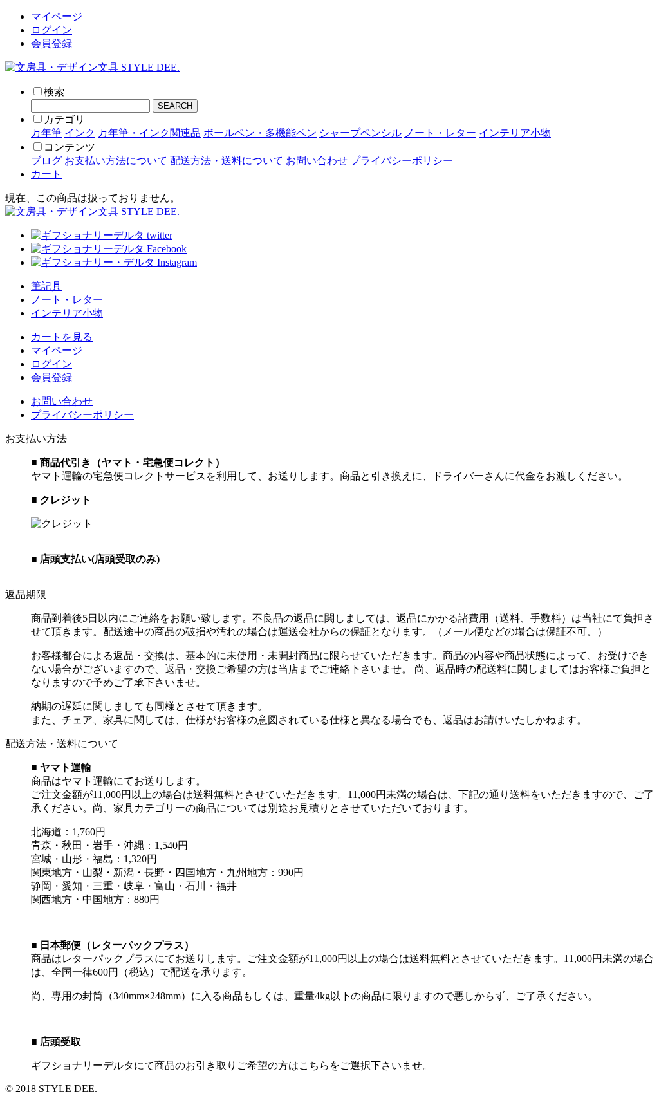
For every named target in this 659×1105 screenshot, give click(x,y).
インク (79, 132)
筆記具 (46, 286)
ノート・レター (440, 132)
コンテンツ (69, 147)
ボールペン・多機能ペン (260, 132)
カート (46, 174)
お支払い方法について (115, 160)
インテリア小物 (515, 132)
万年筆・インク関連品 (149, 132)
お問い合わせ (317, 160)
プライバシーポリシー (401, 160)
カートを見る (62, 336)
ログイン (51, 29)
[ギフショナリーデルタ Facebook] (109, 248)
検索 (54, 91)
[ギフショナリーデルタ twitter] (101, 235)
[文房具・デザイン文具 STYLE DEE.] (92, 67)
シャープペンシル (360, 132)
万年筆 (46, 132)
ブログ (46, 160)
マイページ (56, 16)
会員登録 (51, 43)
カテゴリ (64, 119)
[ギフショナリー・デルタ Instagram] (114, 262)
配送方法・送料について (226, 160)
